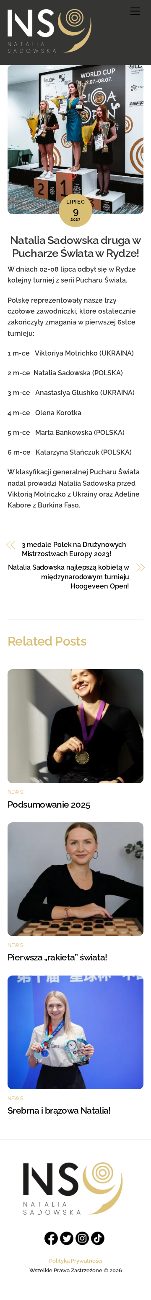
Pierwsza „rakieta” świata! (57, 957)
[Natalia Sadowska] (49, 49)
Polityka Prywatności (75, 1261)
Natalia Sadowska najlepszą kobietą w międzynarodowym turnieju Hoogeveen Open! (68, 576)
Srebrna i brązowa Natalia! (59, 1110)
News (15, 792)
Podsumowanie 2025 (50, 804)
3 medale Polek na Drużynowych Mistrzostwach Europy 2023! (74, 549)
